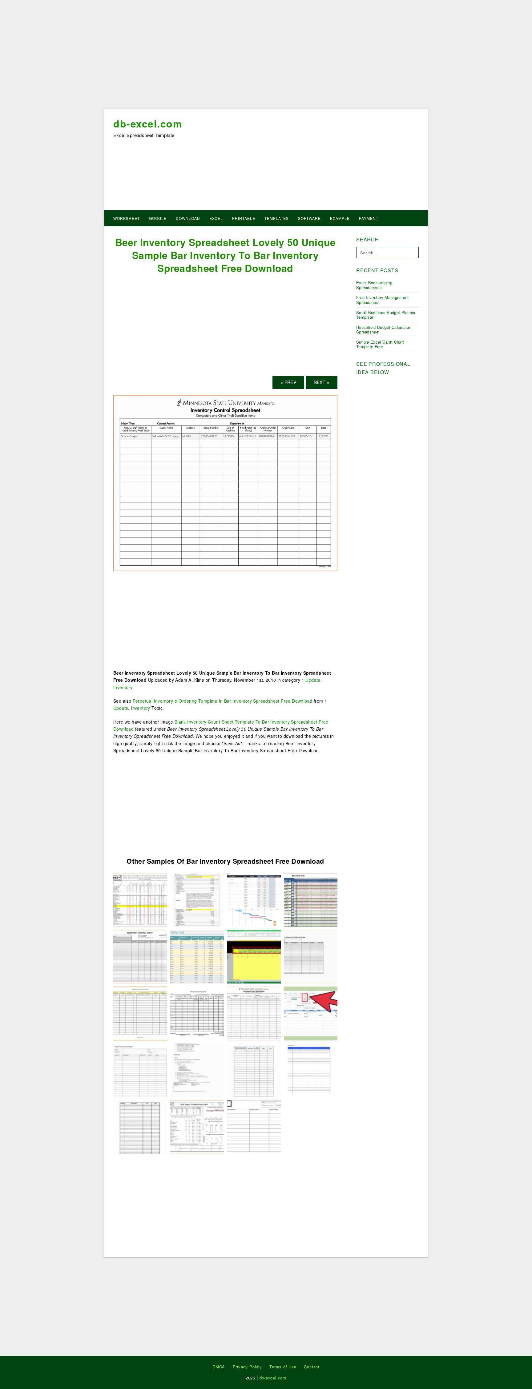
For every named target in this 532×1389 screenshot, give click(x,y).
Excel (216, 218)
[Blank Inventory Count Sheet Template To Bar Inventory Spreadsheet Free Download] (311, 1070)
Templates (276, 218)
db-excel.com (147, 123)
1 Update (311, 680)
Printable (243, 218)
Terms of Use (282, 1367)
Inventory (122, 687)
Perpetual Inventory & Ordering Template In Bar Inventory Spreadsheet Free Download (222, 701)
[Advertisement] (266, 56)
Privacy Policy (247, 1367)
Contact (312, 1367)
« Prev (288, 382)
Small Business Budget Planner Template (386, 314)
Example (340, 218)
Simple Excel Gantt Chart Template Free (380, 344)
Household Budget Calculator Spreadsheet (383, 329)
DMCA (218, 1367)
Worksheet (126, 218)
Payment (368, 218)
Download (188, 218)
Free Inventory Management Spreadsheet (382, 299)
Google (158, 218)
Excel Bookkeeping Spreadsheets (374, 285)
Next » (321, 382)
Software (309, 218)
